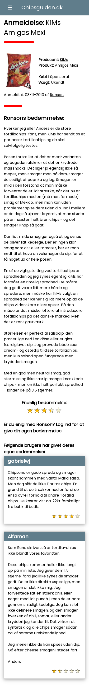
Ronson (57, 94)
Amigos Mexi (66, 65)
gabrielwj (19, 461)
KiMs (64, 59)
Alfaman (18, 536)
